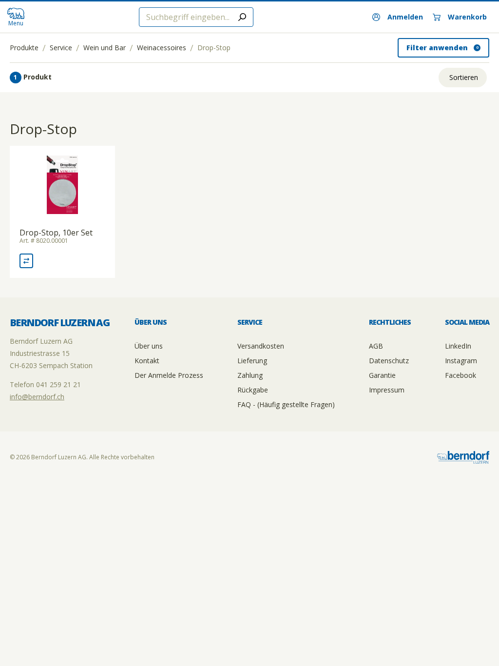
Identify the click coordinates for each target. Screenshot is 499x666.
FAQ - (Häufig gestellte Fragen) (286, 404)
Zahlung (250, 375)
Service (61, 48)
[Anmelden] (397, 17)
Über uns (148, 346)
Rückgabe (252, 389)
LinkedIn (458, 346)
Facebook (460, 375)
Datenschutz (389, 360)
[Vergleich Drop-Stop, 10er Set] (26, 261)
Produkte (24, 48)
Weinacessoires (161, 48)
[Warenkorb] (460, 17)
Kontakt (146, 360)
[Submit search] (242, 17)
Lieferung (252, 360)
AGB (376, 346)
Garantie (382, 375)
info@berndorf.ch (37, 396)
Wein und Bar (104, 48)
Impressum (386, 389)
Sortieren (463, 77)
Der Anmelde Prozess (168, 375)
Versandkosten (260, 346)
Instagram (461, 360)
